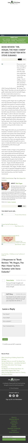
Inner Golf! (4, 42)
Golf (3, 39)
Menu (14, 35)
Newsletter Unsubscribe (14, 428)
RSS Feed (17, 396)
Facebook (14, 202)
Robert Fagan (14, 37)
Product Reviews (22, 42)
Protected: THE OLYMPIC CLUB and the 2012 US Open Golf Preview (14, 242)
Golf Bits (13, 40)
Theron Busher (10, 280)
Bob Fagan (19, 183)
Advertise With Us (14, 419)
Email (24, 59)
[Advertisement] (14, 20)
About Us (14, 417)
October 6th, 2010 (21, 280)
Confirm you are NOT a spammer (12, 344)
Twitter (9, 202)
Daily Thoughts (6, 40)
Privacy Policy (14, 423)
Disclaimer (14, 426)
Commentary (14, 39)
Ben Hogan (20, 178)
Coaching (8, 39)
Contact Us (14, 421)
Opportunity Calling (12, 42)
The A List (14, 430)
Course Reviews (22, 39)
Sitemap (14, 424)
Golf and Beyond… (20, 40)
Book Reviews (10, 178)
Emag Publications (14, 432)
